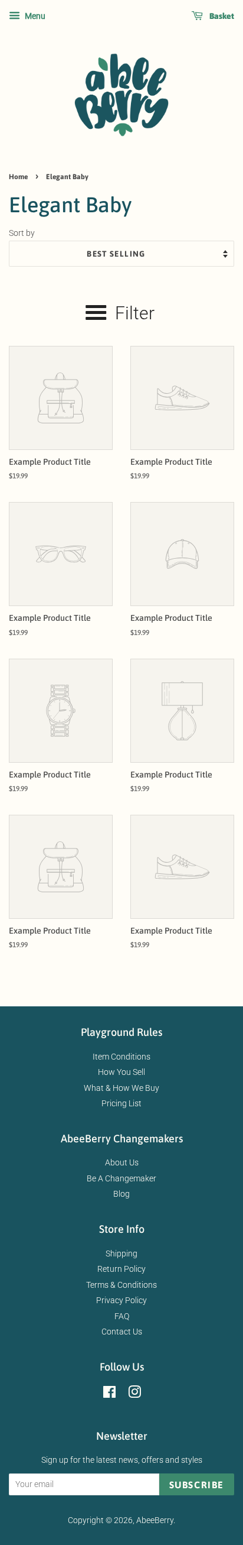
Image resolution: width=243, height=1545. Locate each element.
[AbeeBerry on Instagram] (134, 1394)
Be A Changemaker (121, 1178)
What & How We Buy (121, 1088)
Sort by (22, 233)
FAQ (121, 1316)
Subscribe (196, 1484)
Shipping (121, 1253)
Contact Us (121, 1331)
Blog (121, 1194)
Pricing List (121, 1103)
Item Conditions (121, 1056)
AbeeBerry (154, 1520)
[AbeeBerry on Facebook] (109, 1394)
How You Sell (121, 1072)
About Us (122, 1162)
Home (18, 177)
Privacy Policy (121, 1300)
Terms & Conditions (121, 1285)
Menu (34, 16)
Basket (221, 16)
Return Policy (121, 1269)
